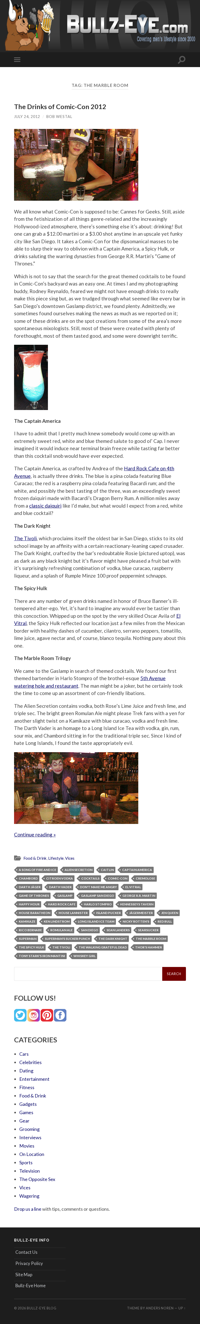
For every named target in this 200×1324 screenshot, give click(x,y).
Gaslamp (65, 896)
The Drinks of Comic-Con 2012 (60, 106)
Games (26, 1112)
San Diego (89, 930)
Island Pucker (108, 913)
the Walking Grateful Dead (103, 947)
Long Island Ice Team (96, 921)
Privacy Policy (29, 1263)
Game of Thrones (34, 896)
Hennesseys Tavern (136, 904)
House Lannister (73, 913)
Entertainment (34, 1079)
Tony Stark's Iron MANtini (42, 956)
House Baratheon (34, 913)
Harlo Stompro (98, 904)
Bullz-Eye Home (30, 1285)
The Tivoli (25, 538)
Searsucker (148, 930)
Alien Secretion (78, 870)
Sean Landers (118, 930)
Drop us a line (27, 1209)
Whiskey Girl (84, 956)
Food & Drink (35, 858)
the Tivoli (61, 947)
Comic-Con (117, 878)
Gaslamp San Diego (97, 896)
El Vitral (133, 887)
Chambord (28, 878)
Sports (26, 1162)
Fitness (26, 1087)
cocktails (90, 878)
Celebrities (30, 1062)
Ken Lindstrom (57, 921)
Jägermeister (141, 913)
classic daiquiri (45, 506)
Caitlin (107, 870)
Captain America (137, 870)
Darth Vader (60, 887)
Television (29, 1171)
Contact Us (26, 1252)
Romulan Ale (61, 930)
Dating (26, 1070)
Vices (69, 858)
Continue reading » (35, 835)
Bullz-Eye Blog (42, 1308)
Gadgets (28, 1104)
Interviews (30, 1137)
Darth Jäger (30, 887)
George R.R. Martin (138, 896)
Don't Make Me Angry (98, 887)
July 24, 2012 (27, 116)
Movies (26, 1146)
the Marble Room (151, 939)
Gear (24, 1121)
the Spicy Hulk (31, 947)
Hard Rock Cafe (62, 904)
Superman (27, 939)
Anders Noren (160, 1308)
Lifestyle (56, 858)
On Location (31, 1154)
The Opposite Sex (37, 1179)
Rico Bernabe (30, 930)
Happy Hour (29, 904)
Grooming (29, 1129)
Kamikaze (27, 921)
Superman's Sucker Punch (67, 939)
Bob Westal (59, 116)
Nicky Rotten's (136, 921)
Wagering (29, 1196)
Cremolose (145, 878)
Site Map (23, 1274)
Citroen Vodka (59, 878)
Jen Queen (169, 913)
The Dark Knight (112, 939)
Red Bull (165, 921)
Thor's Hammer (148, 947)
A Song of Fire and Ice (37, 870)
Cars (24, 1054)
